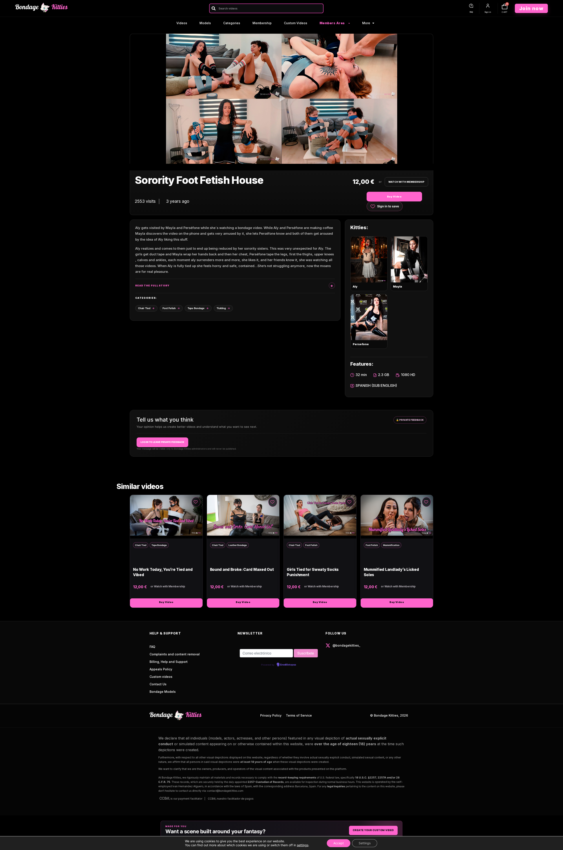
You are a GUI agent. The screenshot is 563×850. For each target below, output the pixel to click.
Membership (262, 23)
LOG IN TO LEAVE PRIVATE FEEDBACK (162, 442)
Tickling (221, 308)
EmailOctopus (288, 665)
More (366, 23)
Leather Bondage (237, 545)
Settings (365, 843)
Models (205, 23)
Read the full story (152, 285)
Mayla (397, 286)
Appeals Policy (161, 669)
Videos (181, 23)
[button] (281, 99)
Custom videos (161, 677)
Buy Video (394, 196)
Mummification (391, 545)
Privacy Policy (271, 715)
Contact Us (158, 684)
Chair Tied (144, 308)
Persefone (361, 344)
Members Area (332, 23)
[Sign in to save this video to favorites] (196, 502)
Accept (338, 843)
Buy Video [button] (166, 602)
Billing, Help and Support (169, 662)
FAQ (471, 12)
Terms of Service (299, 715)
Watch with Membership (406, 181)
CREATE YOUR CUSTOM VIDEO (373, 830)
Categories (231, 23)
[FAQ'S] (471, 6)
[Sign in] (488, 6)
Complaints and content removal (175, 654)
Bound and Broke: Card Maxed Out (242, 569)
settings (302, 845)
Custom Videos (295, 23)
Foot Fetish (169, 308)
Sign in (487, 12)
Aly (355, 286)
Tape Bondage (196, 308)
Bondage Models (163, 691)
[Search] (213, 8)
